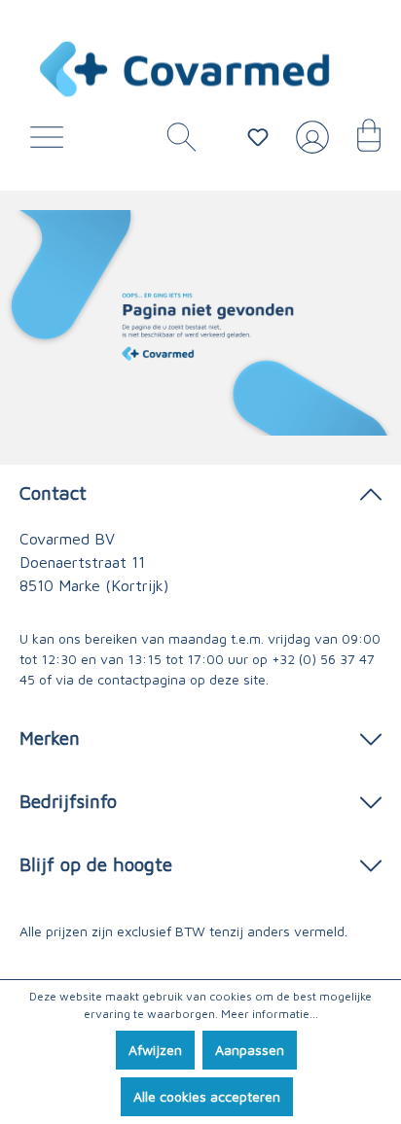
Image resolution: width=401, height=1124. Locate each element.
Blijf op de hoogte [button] (95, 864)
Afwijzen (155, 1049)
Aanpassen (249, 1049)
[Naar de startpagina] (186, 69)
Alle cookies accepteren (206, 1096)
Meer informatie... (269, 1013)
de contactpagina (132, 679)
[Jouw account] (308, 145)
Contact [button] (53, 492)
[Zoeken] (174, 142)
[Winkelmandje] (359, 142)
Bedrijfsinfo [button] (68, 801)
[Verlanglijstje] (258, 137)
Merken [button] (49, 737)
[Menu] (51, 142)
